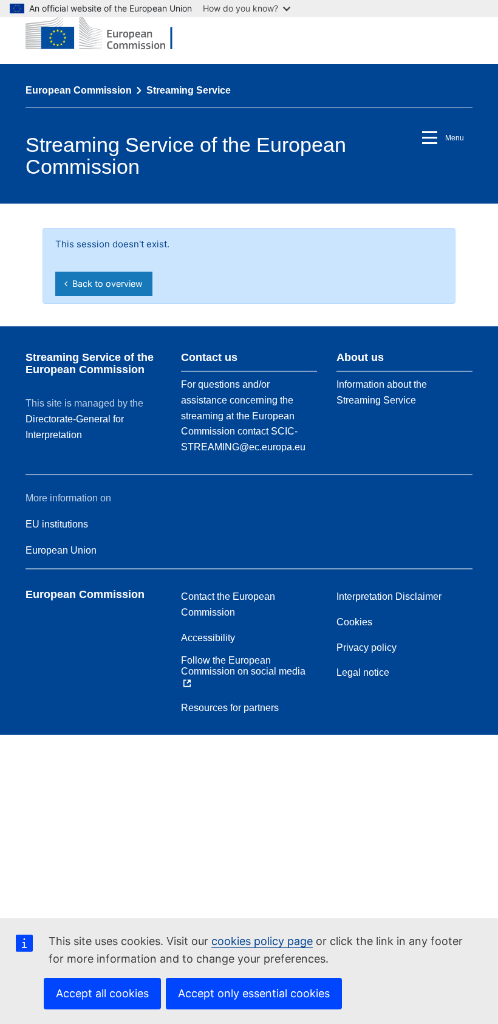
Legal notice (362, 672)
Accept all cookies (102, 993)
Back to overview (105, 283)
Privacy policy (366, 647)
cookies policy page (262, 941)
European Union (61, 550)
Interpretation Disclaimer (389, 596)
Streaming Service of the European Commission (90, 363)
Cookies (354, 622)
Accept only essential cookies (254, 993)
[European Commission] (108, 31)
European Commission (79, 90)
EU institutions (57, 524)
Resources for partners (230, 708)
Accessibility (208, 638)
